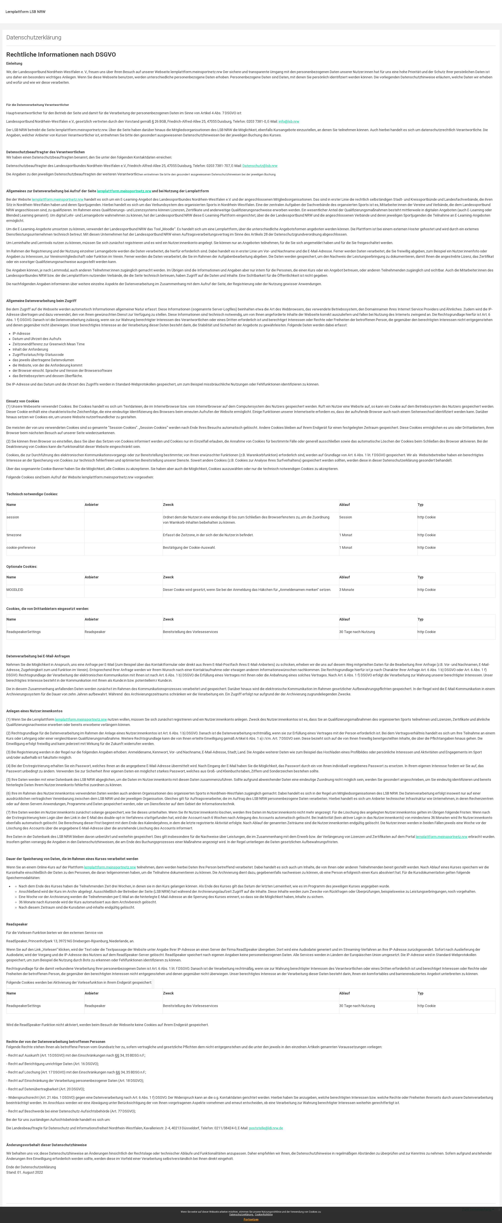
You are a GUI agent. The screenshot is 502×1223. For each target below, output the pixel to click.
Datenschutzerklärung (241, 1214)
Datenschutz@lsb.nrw (260, 166)
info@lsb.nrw (289, 121)
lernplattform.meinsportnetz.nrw (58, 199)
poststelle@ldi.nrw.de (266, 1128)
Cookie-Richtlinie (264, 1214)
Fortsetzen (251, 1219)
